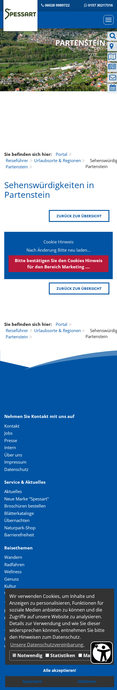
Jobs (8, 433)
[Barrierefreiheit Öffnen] (102, 653)
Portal (61, 154)
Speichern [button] (32, 681)
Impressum (15, 462)
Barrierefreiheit (19, 535)
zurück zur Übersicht (79, 215)
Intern (10, 447)
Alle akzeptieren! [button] (59, 670)
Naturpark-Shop (19, 527)
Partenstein (17, 166)
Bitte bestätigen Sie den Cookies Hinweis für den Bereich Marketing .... (58, 263)
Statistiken (62, 655)
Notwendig (29, 655)
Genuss (11, 579)
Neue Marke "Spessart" (26, 499)
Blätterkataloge (19, 513)
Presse (10, 440)
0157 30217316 (100, 5)
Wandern (13, 557)
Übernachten (17, 520)
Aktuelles (13, 491)
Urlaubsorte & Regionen (57, 160)
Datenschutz (16, 469)
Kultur (10, 586)
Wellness (13, 571)
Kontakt (11, 426)
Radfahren (14, 564)
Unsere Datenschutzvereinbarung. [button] (47, 645)
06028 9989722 (57, 5)
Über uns (13, 455)
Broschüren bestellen (25, 506)
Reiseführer (17, 160)
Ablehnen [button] (87, 681)
